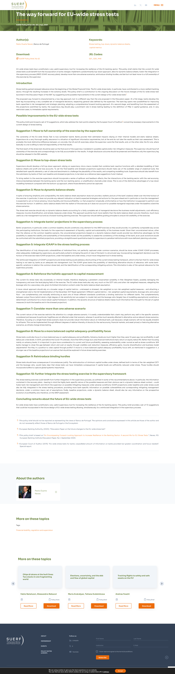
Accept (118, 671)
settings (104, 672)
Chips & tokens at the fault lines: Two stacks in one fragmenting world (38, 577)
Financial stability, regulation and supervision (34, 530)
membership (46, 641)
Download (51, 606)
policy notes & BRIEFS (46, 652)
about (43, 636)
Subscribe (103, 657)
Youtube (75, 652)
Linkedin (75, 640)
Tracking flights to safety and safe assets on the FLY (134, 576)
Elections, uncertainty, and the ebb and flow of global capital (86, 576)
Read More (28, 606)
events (44, 646)
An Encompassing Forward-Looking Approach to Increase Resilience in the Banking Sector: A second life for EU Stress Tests (96, 435)
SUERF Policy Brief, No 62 (29, 58)
